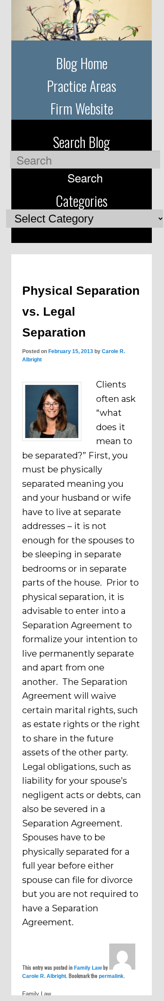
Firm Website (81, 108)
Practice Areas (81, 85)
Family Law (88, 968)
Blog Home (81, 63)
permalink (111, 976)
